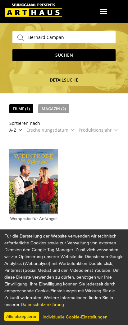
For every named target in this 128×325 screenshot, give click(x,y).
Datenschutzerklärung (42, 304)
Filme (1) (21, 108)
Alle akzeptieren (22, 316)
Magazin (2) (54, 108)
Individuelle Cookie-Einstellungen (75, 316)
